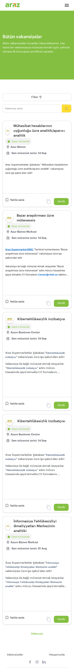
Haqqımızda (57, 654)
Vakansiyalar (15, 654)
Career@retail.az (48, 274)
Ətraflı (61, 201)
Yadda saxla (17, 200)
